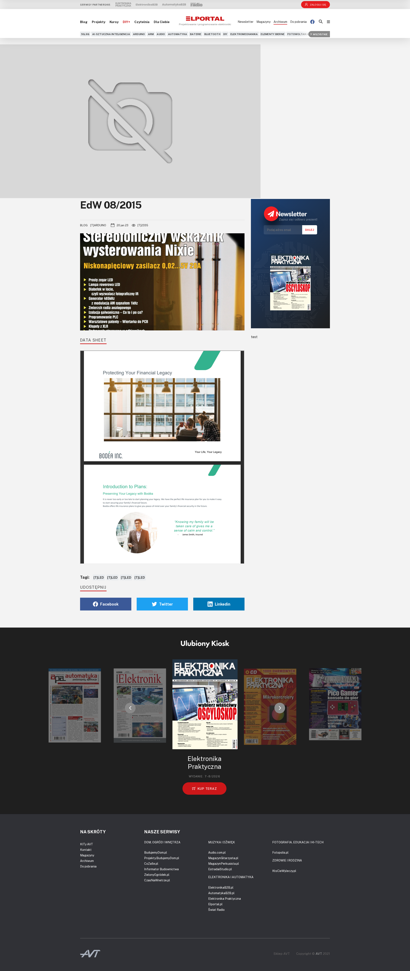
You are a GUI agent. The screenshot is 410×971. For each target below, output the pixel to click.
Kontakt (86, 849)
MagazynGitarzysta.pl (223, 858)
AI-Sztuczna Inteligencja (111, 34)
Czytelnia (141, 22)
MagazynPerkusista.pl (223, 863)
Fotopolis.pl (280, 852)
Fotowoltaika (298, 34)
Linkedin (222, 604)
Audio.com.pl (217, 852)
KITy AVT (86, 844)
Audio (161, 34)
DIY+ (126, 22)
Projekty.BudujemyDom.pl (161, 858)
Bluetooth (212, 34)
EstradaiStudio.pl (220, 869)
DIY (225, 34)
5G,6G (85, 34)
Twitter (166, 604)
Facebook (109, 604)
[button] (130, 708)
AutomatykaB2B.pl (221, 893)
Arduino (139, 34)
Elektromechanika (244, 34)
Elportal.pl (215, 904)
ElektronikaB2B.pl (220, 887)
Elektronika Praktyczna (224, 898)
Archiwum (280, 21)
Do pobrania (298, 21)
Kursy (114, 22)
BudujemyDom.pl (155, 852)
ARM (151, 34)
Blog (84, 22)
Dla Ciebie (162, 22)
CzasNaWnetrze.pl (157, 880)
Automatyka (177, 34)
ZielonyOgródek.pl (156, 874)
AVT (319, 953)
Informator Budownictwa (161, 869)
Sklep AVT (282, 953)
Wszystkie (320, 34)
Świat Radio (216, 909)
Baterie (195, 34)
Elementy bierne (272, 34)
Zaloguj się (318, 4)
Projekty (98, 22)
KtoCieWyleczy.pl (284, 871)
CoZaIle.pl (151, 863)
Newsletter (245, 21)
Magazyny (263, 21)
